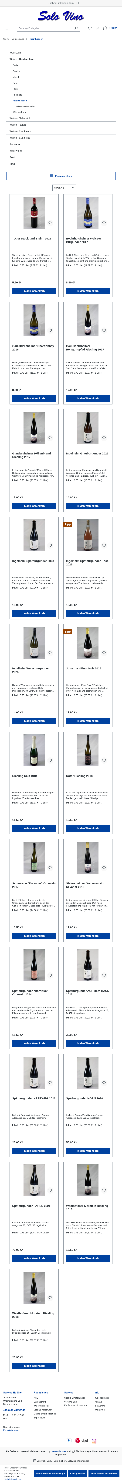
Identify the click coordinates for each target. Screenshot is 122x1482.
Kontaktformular (11, 1430)
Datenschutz (40, 1401)
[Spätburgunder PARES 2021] (34, 1180)
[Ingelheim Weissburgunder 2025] (34, 643)
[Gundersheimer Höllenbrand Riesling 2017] (34, 428)
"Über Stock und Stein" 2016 (31, 238)
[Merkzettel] (90, 28)
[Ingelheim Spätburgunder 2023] (34, 535)
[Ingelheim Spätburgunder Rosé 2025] (88, 535)
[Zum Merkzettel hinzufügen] (50, 223)
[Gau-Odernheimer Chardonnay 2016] (34, 320)
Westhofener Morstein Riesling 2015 (87, 1207)
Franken (17, 71)
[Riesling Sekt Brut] (34, 750)
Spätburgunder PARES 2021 (31, 1205)
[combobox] (44, 28)
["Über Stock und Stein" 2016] (34, 213)
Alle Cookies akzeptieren (104, 1473)
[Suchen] (76, 28)
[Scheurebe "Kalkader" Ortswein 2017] (34, 858)
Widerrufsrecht (41, 1405)
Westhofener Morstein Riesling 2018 (33, 1315)
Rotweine (15, 144)
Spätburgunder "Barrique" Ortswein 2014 (30, 992)
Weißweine (16, 151)
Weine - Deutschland (22, 59)
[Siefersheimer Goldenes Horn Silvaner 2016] (88, 858)
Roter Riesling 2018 (79, 776)
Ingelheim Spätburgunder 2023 (33, 561)
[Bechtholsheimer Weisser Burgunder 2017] (88, 213)
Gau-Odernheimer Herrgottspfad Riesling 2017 (85, 347)
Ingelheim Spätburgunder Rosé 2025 (87, 562)
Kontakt (98, 1401)
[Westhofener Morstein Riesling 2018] (34, 1288)
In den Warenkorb (34, 291)
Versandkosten (59, 1451)
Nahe (15, 83)
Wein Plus (100, 1409)
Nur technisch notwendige (50, 1473)
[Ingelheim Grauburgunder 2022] (88, 428)
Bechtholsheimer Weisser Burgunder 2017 (83, 240)
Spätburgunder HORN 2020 (84, 1098)
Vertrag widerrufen (43, 1409)
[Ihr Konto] (97, 28)
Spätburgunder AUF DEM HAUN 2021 (87, 992)
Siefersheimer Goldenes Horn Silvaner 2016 (86, 885)
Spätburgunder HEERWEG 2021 (33, 1098)
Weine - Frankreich (20, 131)
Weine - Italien (18, 124)
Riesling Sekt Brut (24, 776)
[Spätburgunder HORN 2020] (88, 1073)
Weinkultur (16, 52)
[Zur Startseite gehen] (61, 16)
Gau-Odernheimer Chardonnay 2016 (33, 347)
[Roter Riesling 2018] (88, 750)
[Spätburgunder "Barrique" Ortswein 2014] (34, 965)
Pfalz (15, 89)
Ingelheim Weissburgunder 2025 (30, 670)
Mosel (16, 77)
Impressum (39, 1417)
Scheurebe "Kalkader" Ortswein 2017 (34, 885)
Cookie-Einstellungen (74, 1397)
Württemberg (19, 112)
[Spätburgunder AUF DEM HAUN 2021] (88, 965)
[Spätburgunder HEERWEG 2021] (34, 1073)
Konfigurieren (77, 1473)
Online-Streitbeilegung (45, 1413)
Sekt (12, 157)
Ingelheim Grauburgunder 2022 (87, 453)
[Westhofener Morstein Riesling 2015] (88, 1180)
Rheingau (17, 94)
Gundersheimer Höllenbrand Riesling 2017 (31, 455)
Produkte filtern (63, 176)
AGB (36, 1397)
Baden (16, 65)
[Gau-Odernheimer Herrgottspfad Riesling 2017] (88, 320)
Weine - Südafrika (20, 137)
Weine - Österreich (20, 118)
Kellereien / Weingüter (25, 106)
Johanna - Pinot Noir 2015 (83, 668)
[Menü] (7, 28)
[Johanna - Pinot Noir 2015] (88, 643)
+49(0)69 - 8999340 (14, 1410)
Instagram (100, 1405)
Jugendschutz (102, 1397)
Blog (12, 164)
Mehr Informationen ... (13, 1479)
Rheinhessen (20, 100)
